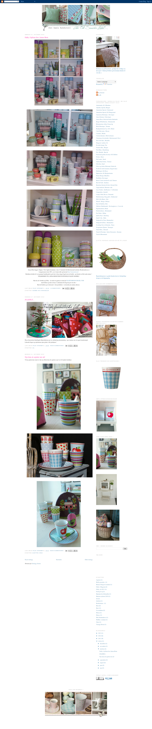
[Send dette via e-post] (66, 288)
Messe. (98, 615)
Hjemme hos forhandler (40, 290)
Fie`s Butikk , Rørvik (102, 152)
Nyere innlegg (29, 559)
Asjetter (35, 552)
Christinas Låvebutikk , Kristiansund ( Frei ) (108, 138)
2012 (100, 636)
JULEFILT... (29, 299)
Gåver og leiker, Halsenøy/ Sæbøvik (106, 166)
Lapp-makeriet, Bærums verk (104, 187)
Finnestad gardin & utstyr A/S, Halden (106, 154)
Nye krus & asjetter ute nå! (35, 357)
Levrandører (99, 610)
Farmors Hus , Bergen (102, 147)
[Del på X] (70, 288)
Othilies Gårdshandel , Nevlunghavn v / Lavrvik (109, 206)
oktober (102, 649)
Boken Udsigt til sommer (103, 584)
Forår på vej (99, 591)
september (103, 660)
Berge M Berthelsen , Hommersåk (105, 122)
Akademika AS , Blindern (103, 105)
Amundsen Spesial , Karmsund (104, 110)
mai (101, 668)
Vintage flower (100, 624)
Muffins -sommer (101, 620)
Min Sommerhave (101, 617)
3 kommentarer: (55, 288)
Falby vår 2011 (100, 589)
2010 (100, 641)
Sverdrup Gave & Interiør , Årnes (105, 225)
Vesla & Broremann (101, 234)
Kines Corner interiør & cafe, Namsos (106, 180)
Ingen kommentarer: (57, 345)
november (103, 646)
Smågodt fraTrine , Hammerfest (104, 222)
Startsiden (59, 559)
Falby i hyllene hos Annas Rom (36, 37)
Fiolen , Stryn (100, 157)
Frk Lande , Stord (101, 159)
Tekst (97, 622)
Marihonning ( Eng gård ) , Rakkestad (106, 197)
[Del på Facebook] (72, 288)
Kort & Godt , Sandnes (102, 183)
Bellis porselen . (100, 582)
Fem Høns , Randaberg (102, 150)
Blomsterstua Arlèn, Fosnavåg (104, 124)
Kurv (97, 608)
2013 (100, 633)
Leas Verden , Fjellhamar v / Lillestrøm (107, 190)
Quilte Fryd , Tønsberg (102, 215)
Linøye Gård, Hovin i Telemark (104, 194)
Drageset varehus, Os (102, 143)
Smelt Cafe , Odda (101, 218)
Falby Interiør (100, 93)
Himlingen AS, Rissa (102, 171)
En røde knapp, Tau (101, 145)
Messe (98, 613)
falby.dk (99, 95)
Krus (41, 552)
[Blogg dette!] (68, 288)
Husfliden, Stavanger (102, 178)
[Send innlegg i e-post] (63, 288)
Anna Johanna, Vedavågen (103, 117)
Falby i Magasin (100, 587)
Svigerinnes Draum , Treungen (104, 227)
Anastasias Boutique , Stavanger (105, 115)
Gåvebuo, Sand (100, 164)
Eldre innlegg (89, 559)
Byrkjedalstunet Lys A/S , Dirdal (105, 129)
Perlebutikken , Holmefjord (103, 211)
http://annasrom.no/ (73, 272)
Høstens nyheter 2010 (102, 596)
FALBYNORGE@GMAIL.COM (75, 280)
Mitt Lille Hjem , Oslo (102, 199)
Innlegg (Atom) (36, 563)
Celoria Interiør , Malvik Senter (105, 136)
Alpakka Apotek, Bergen (103, 107)
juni (101, 665)
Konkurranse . (100, 603)
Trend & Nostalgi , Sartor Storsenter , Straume (108, 232)
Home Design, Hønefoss (102, 176)
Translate (109, 84)
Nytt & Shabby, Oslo (102, 204)
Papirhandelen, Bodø (102, 208)
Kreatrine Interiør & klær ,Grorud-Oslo (106, 185)
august (102, 663)
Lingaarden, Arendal (102, 192)
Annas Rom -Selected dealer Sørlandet (107, 119)
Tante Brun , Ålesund (102, 229)
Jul (33, 347)
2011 (100, 638)
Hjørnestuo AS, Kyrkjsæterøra (104, 173)
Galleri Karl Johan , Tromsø (103, 162)
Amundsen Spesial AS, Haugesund (105, 112)
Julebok (98, 601)
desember (103, 643)
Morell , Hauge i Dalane (103, 201)
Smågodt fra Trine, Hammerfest (104, 220)
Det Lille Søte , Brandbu (103, 140)
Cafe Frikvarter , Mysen (102, 131)
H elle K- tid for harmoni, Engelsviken (106, 169)
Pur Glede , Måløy (101, 213)
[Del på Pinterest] (74, 288)
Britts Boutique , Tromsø (103, 126)
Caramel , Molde (100, 133)
